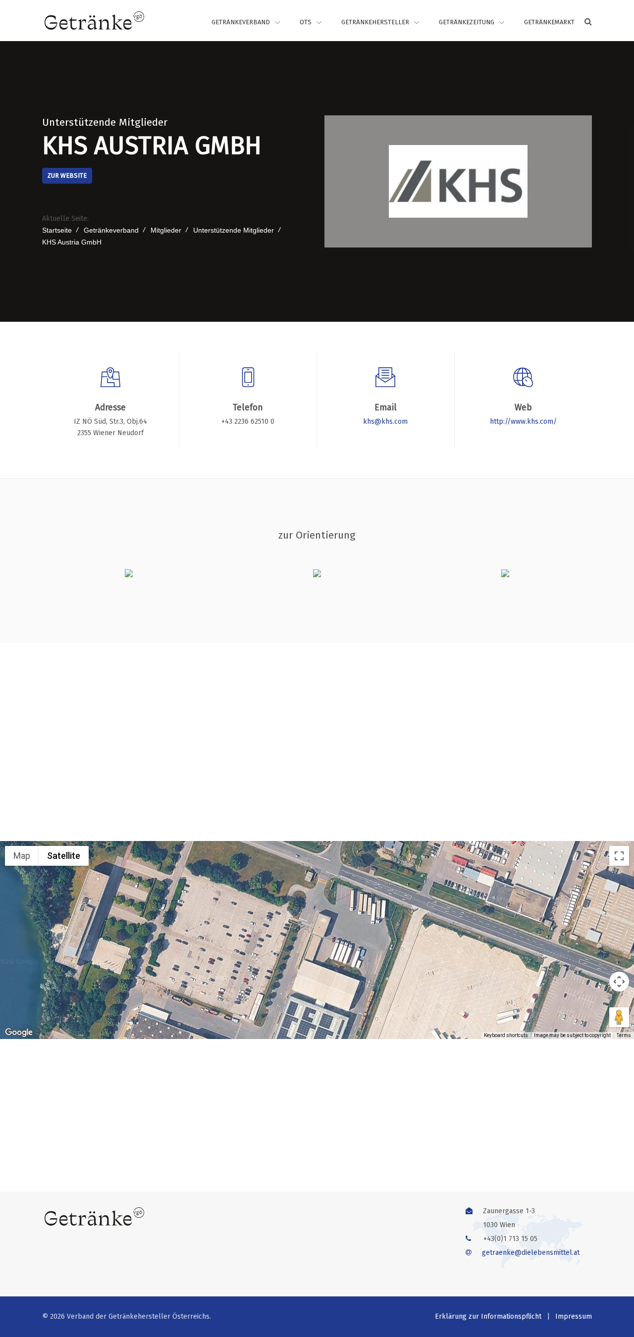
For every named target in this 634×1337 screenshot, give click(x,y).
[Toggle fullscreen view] (619, 856)
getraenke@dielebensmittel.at (531, 1252)
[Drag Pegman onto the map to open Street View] (619, 1017)
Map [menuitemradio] (21, 855)
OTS (306, 22)
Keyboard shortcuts (506, 1035)
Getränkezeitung (466, 22)
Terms (624, 1035)
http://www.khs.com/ (523, 421)
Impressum (573, 1316)
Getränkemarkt (549, 22)
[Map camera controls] (619, 981)
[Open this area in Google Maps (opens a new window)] (18, 1032)
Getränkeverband (240, 22)
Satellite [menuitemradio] (63, 855)
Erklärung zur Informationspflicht (488, 1316)
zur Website (67, 175)
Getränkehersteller (375, 22)
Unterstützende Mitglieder (104, 122)
